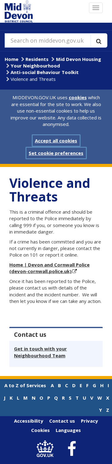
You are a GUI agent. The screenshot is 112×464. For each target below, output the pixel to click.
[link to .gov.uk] (47, 449)
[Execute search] (98, 40)
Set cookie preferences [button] (56, 153)
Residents (37, 59)
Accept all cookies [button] (56, 140)
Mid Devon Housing (78, 59)
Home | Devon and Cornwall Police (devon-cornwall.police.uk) (49, 268)
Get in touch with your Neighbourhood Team (40, 352)
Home (11, 59)
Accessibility (28, 421)
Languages (68, 430)
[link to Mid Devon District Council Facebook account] (72, 449)
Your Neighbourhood (35, 66)
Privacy (89, 421)
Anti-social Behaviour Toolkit (45, 72)
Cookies (40, 430)
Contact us (62, 421)
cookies (78, 97)
